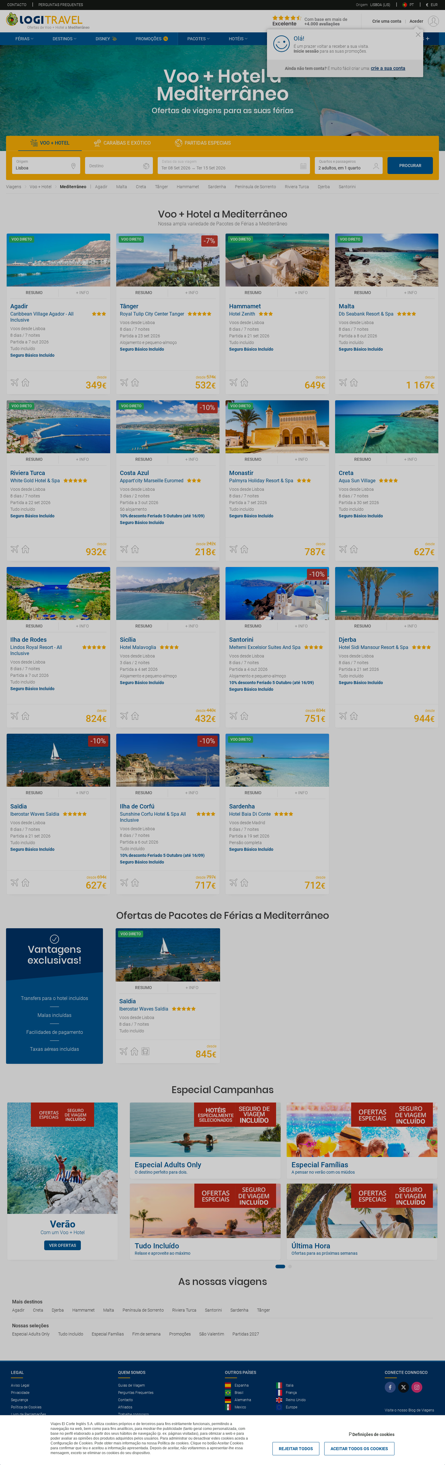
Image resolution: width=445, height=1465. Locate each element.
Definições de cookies (373, 1434)
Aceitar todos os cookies (359, 1448)
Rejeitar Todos (296, 1448)
